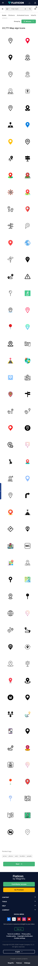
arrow (5, 856)
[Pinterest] (19, 919)
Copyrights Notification (25, 936)
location (22, 856)
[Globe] (27, 243)
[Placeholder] (10, 41)
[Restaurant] (27, 529)
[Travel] (27, 630)
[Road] (10, 361)
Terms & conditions (13, 934)
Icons (4, 15)
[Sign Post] (27, 394)
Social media (19, 914)
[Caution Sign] (27, 276)
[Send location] (27, 748)
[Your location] (10, 512)
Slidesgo (27, 963)
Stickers (11, 15)
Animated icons (23, 15)
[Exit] (27, 293)
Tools (4, 901)
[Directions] (10, 529)
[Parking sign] (10, 647)
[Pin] (10, 58)
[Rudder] (10, 192)
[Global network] (10, 613)
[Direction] (10, 411)
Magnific (11, 963)
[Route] (10, 209)
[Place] (27, 344)
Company (5, 910)
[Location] (27, 58)
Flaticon (19, 963)
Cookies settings (19, 938)
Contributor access (19, 884)
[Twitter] (14, 919)
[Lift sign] (10, 765)
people (29, 856)
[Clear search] (25, 9)
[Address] (10, 445)
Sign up (19, 929)
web (16, 856)
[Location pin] (10, 125)
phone (11, 856)
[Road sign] (27, 159)
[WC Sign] (27, 546)
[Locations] (27, 647)
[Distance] (10, 276)
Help (4, 906)
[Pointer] (10, 344)
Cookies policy (11, 936)
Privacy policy (26, 934)
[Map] (10, 91)
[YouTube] (29, 919)
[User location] (27, 74)
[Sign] (10, 260)
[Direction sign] (10, 226)
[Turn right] (27, 495)
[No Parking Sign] (10, 832)
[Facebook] (9, 919)
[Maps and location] (27, 579)
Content (5, 897)
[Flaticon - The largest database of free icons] (16, 3)
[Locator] (27, 681)
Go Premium (19, 890)
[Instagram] (24, 919)
